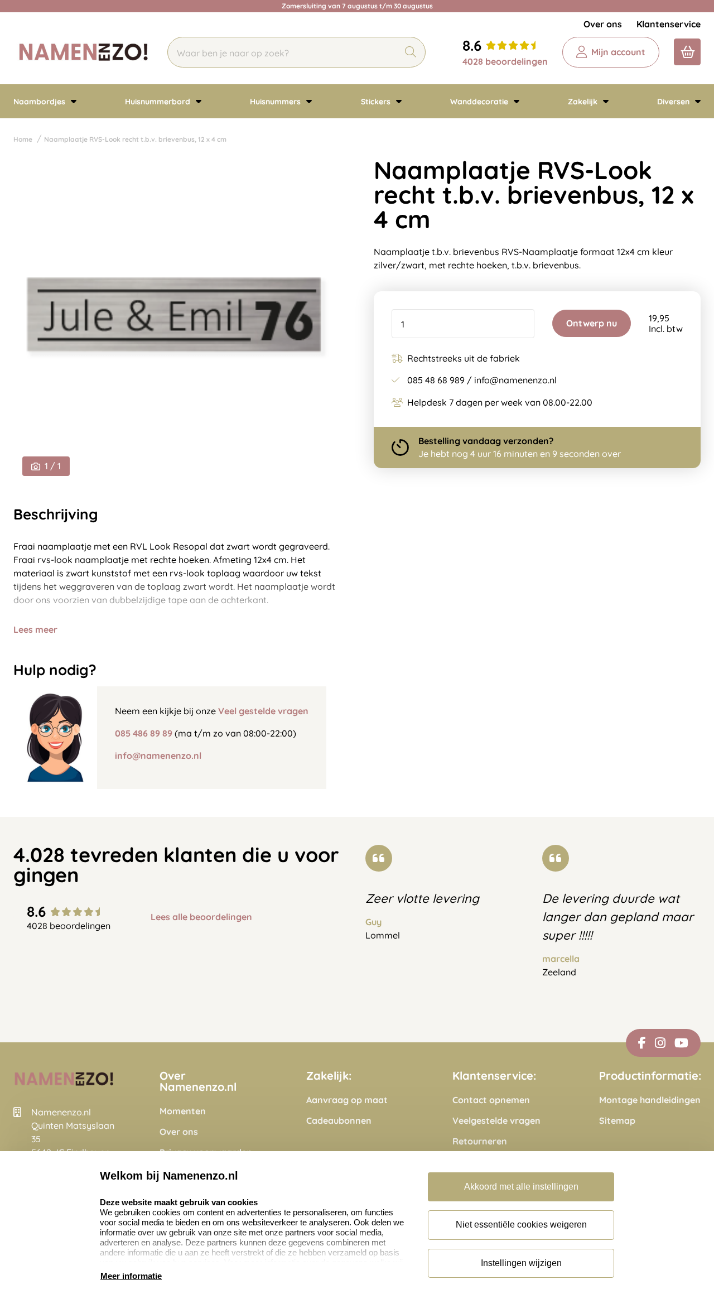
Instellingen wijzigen (521, 1263)
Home (22, 139)
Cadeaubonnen (339, 1120)
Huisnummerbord (158, 102)
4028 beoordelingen (505, 61)
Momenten (183, 1111)
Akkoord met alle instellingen (521, 1186)
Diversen (674, 102)
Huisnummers (276, 102)
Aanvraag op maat (347, 1100)
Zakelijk (584, 102)
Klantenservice (668, 24)
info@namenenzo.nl (158, 755)
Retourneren (479, 1141)
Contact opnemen (491, 1100)
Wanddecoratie (480, 102)
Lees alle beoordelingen (201, 917)
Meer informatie (131, 1276)
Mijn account (618, 51)
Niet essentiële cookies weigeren (521, 1224)
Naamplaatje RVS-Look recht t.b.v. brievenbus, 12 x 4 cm (135, 139)
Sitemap (617, 1120)
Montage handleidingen (650, 1100)
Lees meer (35, 629)
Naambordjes (40, 102)
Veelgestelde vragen (496, 1120)
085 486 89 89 (143, 733)
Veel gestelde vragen (263, 710)
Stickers (377, 102)
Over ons (602, 24)
